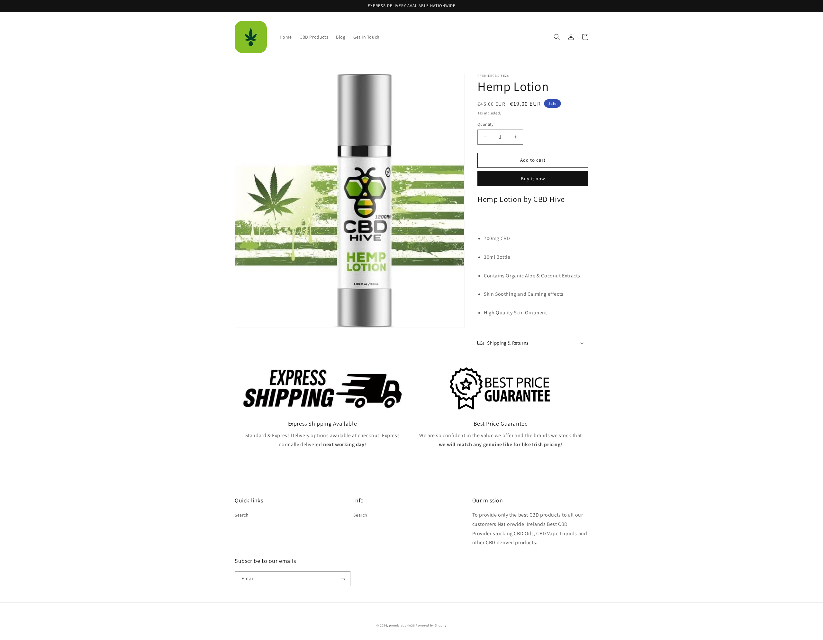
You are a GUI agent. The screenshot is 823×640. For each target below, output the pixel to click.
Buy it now (533, 179)
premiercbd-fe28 (402, 625)
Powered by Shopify (431, 625)
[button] (557, 37)
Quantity (485, 124)
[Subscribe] (343, 578)
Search (242, 515)
